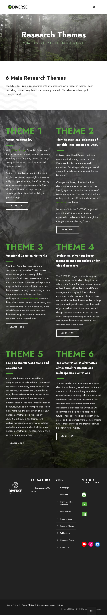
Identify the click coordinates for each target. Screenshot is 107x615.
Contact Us (64, 547)
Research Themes (67, 526)
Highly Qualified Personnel (66, 503)
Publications (65, 533)
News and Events (67, 540)
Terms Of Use (27, 605)
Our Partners (65, 511)
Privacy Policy (12, 605)
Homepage (64, 487)
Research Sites (66, 518)
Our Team (64, 494)
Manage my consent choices (50, 605)
